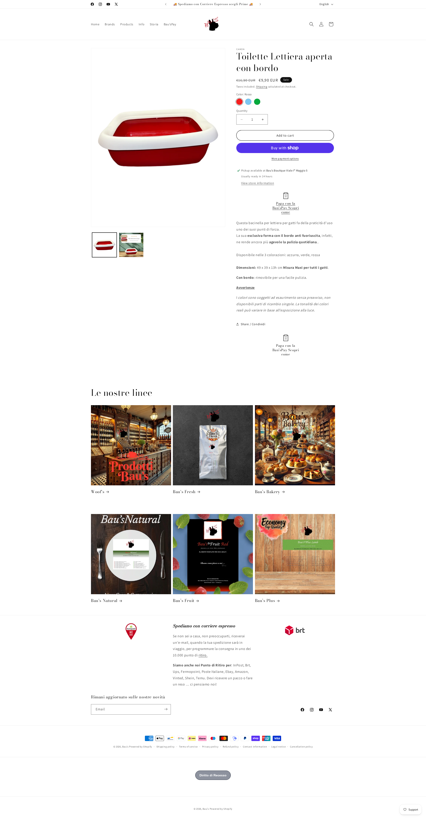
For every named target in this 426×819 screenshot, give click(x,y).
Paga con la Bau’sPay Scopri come (285, 208)
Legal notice (278, 746)
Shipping (261, 86)
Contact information (255, 746)
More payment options (285, 158)
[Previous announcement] (166, 4)
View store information (257, 183)
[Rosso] (239, 102)
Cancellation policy (301, 746)
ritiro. (203, 655)
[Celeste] (248, 102)
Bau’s (125, 746)
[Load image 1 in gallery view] (104, 245)
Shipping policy (165, 746)
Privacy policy (210, 746)
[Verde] (257, 102)
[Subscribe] (166, 709)
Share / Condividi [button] (253, 324)
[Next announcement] (260, 4)
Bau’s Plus (265, 600)
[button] (311, 24)
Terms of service (188, 746)
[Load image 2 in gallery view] (131, 245)
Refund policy (231, 746)
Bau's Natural (104, 600)
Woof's (98, 491)
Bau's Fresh (184, 491)
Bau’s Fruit (183, 600)
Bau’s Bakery (267, 491)
